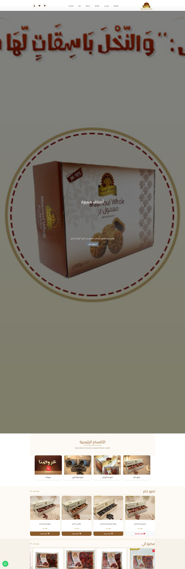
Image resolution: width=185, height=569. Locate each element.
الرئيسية (116, 5)
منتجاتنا (97, 5)
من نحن (106, 5)
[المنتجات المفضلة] (39, 6)
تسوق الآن (92, 244)
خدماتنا (88, 5)
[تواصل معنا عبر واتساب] (5, 564)
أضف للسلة (107, 533)
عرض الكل (36, 491)
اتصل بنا (71, 5)
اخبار (79, 5)
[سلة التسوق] (45, 6)
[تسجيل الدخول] (34, 6)
